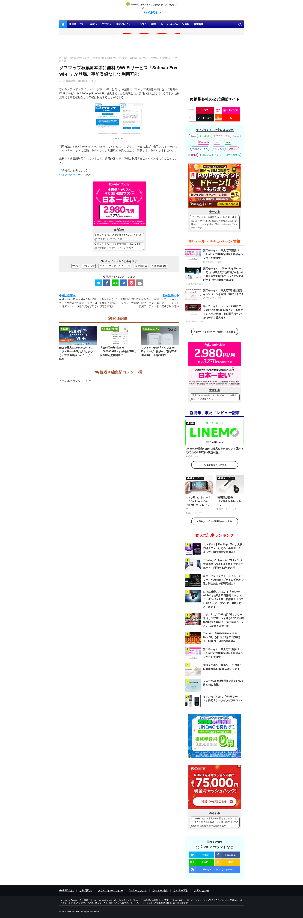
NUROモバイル (200, 148)
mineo (228, 142)
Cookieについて (138, 890)
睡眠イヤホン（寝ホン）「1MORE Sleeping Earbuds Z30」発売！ (222, 667)
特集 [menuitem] (153, 24)
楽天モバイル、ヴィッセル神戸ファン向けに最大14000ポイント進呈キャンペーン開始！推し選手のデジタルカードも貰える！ (223, 312)
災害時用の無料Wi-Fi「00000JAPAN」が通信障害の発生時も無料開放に (118, 351)
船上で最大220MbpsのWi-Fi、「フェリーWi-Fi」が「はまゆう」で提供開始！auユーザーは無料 (77, 353)
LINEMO (206, 136)
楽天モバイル (230, 110)
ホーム (62, 58)
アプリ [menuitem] (105, 24)
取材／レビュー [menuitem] (124, 24)
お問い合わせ (201, 890)
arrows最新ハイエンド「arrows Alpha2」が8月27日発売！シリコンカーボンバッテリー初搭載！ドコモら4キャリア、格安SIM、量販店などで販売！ (223, 599)
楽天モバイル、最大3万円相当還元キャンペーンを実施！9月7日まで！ (223, 292)
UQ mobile (203, 142)
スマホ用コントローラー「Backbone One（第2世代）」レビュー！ (198, 503)
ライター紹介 (160, 890)
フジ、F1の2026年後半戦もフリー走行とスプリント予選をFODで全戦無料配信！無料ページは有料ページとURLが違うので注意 (223, 620)
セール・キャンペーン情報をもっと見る (215, 331)
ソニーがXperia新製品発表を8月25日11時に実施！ (223, 682)
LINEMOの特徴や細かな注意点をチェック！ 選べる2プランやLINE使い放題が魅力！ (214, 450)
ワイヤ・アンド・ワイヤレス (114, 266)
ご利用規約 (85, 890)
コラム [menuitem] (143, 24)
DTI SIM (233, 148)
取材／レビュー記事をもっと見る (215, 521)
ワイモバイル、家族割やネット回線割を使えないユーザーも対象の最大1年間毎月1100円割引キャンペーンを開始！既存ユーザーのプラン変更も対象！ (214, 222)
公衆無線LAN (74, 58)
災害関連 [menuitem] (198, 24)
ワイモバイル (223, 136)
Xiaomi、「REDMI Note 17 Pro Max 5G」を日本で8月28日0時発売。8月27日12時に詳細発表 (221, 637)
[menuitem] (63, 24)
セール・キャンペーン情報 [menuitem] (175, 24)
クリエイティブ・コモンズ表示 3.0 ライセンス (206, 900)
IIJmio (217, 142)
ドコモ (205, 110)
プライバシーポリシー (110, 890)
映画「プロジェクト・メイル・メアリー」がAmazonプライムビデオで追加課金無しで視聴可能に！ (223, 580)
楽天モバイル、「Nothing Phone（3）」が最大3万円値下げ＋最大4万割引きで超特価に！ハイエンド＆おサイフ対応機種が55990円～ (223, 274)
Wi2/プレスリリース (71, 174)
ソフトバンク (205, 117)
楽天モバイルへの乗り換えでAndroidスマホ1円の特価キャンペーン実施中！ (118, 237)
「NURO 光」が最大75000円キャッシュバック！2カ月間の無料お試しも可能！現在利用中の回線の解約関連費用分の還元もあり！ (214, 822)
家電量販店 (141, 266)
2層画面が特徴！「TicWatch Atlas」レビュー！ (229, 501)
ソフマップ (89, 266)
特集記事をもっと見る (215, 465)
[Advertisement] (119, 46)
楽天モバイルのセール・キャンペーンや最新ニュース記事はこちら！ (214, 397)
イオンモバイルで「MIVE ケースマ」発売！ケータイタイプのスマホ (223, 698)
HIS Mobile (218, 148)
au (230, 117)
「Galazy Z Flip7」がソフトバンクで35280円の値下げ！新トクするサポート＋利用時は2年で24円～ (223, 564)
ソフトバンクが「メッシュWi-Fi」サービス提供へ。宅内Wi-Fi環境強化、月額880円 (159, 351)
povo (236, 136)
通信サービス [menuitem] (76, 24)
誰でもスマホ (233, 155)
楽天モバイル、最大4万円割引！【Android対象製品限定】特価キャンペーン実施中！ (118, 246)
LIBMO (193, 155)
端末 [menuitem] (92, 24)
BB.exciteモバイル (211, 155)
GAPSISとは (66, 890)
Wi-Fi (75, 266)
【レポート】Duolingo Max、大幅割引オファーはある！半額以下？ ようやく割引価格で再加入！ (222, 548)
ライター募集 (180, 890)
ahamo (193, 136)
